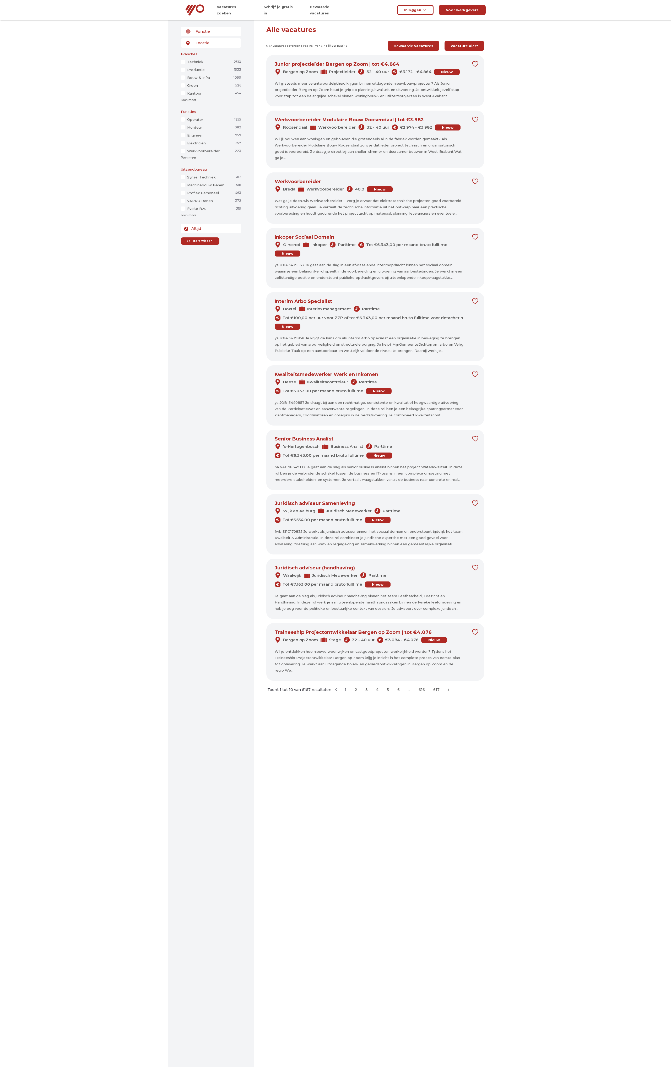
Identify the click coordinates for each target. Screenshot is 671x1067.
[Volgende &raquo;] (448, 689)
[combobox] (211, 31)
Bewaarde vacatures (413, 46)
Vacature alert (464, 46)
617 (436, 689)
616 (422, 689)
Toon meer (188, 100)
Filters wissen (201, 241)
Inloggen (412, 10)
